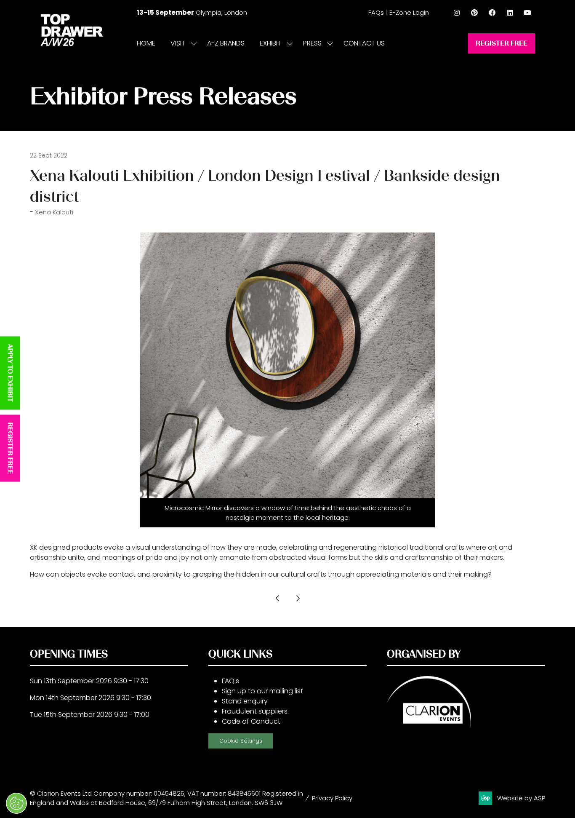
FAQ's (230, 681)
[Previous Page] (277, 598)
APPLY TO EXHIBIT (10, 373)
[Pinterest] (474, 12)
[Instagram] (456, 12)
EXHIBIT (270, 43)
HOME (146, 43)
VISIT (177, 43)
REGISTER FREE (10, 448)
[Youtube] (527, 12)
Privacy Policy (332, 798)
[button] (501, 43)
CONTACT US (364, 43)
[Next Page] (297, 598)
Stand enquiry (245, 701)
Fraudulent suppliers (255, 711)
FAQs (376, 12)
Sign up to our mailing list (262, 691)
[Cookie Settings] (16, 803)
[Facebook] (492, 12)
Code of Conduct (251, 721)
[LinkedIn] (509, 12)
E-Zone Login (409, 12)
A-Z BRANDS (226, 43)
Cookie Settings (240, 740)
